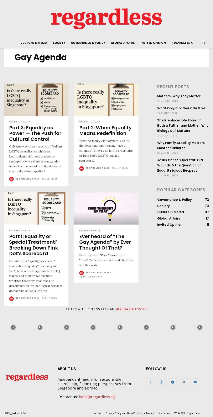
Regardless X (182, 43)
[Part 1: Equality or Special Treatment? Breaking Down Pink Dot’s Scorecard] (36, 208)
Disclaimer (164, 413)
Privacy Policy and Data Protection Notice (129, 413)
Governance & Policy (88, 43)
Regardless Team (27, 178)
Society (59, 43)
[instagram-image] (13, 327)
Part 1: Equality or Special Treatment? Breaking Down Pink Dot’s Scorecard (33, 245)
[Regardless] (106, 19)
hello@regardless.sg (97, 396)
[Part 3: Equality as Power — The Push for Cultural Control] (36, 100)
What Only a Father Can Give (181, 108)
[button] (203, 42)
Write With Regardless (187, 413)
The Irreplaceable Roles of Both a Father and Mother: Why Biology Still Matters (182, 125)
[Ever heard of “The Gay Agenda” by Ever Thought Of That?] (106, 208)
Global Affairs (123, 43)
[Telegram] (172, 382)
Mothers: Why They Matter (179, 96)
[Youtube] (195, 382)
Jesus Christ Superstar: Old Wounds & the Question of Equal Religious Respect (180, 165)
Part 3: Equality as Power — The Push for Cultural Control (35, 133)
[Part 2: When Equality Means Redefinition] (106, 100)
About (98, 413)
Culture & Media (34, 43)
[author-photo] (12, 179)
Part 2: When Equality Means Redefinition (105, 130)
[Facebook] (150, 382)
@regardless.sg (131, 309)
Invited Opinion (153, 43)
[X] (184, 382)
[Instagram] (161, 382)
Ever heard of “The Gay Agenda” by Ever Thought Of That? (105, 242)
